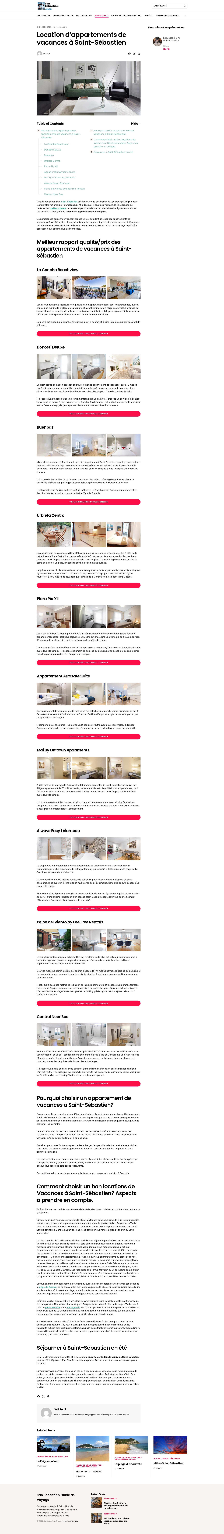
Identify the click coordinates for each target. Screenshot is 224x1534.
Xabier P (46, 54)
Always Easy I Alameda (56, 183)
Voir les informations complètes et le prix (88, 334)
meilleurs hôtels (58, 208)
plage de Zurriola (47, 1287)
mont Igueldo (73, 1307)
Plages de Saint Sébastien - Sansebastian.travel (89, 1466)
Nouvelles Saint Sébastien (166, 1458)
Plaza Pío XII (51, 166)
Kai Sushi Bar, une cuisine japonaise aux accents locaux (116, 1521)
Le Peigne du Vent (48, 1461)
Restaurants (110, 1498)
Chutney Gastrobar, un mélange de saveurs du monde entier (116, 1506)
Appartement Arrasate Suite (59, 172)
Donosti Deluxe (52, 149)
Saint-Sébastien (69, 201)
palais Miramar (52, 1307)
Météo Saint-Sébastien (168, 1463)
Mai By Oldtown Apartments (59, 177)
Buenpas (49, 155)
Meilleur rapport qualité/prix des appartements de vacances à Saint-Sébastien (60, 134)
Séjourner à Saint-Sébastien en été (113, 152)
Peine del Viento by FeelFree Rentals (64, 188)
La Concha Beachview (56, 144)
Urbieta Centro (52, 160)
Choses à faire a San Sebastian (52, 1456)
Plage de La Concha (88, 1471)
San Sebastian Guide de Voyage (56, 1497)
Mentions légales (70, 1521)
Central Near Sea (53, 194)
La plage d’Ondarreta (128, 1464)
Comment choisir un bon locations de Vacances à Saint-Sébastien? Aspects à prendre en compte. (116, 143)
